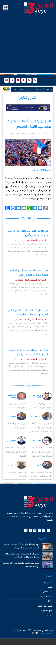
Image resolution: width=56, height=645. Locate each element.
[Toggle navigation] (6, 8)
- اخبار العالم (48, 592)
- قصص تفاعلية (47, 596)
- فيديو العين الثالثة (45, 606)
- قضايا (50, 587)
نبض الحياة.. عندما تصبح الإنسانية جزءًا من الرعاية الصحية (15, 452)
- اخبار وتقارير (48, 582)
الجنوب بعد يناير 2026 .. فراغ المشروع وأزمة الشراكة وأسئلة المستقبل (40, 428)
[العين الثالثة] (38, 8)
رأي (28, 385)
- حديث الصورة (47, 611)
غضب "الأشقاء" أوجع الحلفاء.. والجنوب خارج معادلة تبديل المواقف (42, 452)
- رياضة (50, 601)
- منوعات (49, 615)
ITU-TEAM (33, 633)
